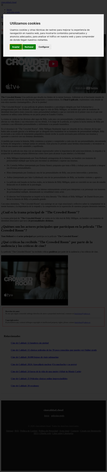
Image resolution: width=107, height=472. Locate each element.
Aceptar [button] (16, 47)
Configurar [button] (44, 47)
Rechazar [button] (29, 47)
